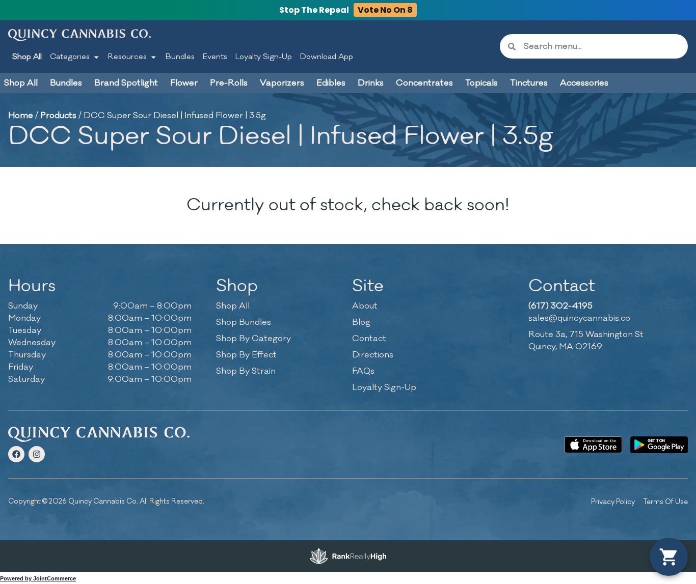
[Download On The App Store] (593, 444)
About (365, 306)
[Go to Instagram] (37, 454)
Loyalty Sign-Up (263, 57)
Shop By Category (253, 338)
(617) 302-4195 (560, 306)
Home (20, 115)
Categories (70, 57)
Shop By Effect (246, 354)
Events (215, 57)
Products (58, 115)
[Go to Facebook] (16, 454)
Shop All (27, 57)
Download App (326, 57)
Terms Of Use (665, 501)
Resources (127, 57)
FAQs (363, 371)
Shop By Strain (246, 371)
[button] (669, 557)
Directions (372, 354)
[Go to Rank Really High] (348, 556)
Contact (369, 338)
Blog (361, 322)
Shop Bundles (243, 322)
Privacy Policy (613, 501)
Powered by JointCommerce (38, 578)
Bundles (180, 57)
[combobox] (602, 46)
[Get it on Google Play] (659, 444)
